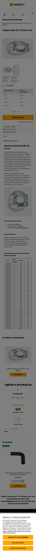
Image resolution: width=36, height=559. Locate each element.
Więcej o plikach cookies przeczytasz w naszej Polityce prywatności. (17, 532)
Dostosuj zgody (18, 543)
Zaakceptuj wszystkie (18, 548)
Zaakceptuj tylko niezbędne (18, 537)
